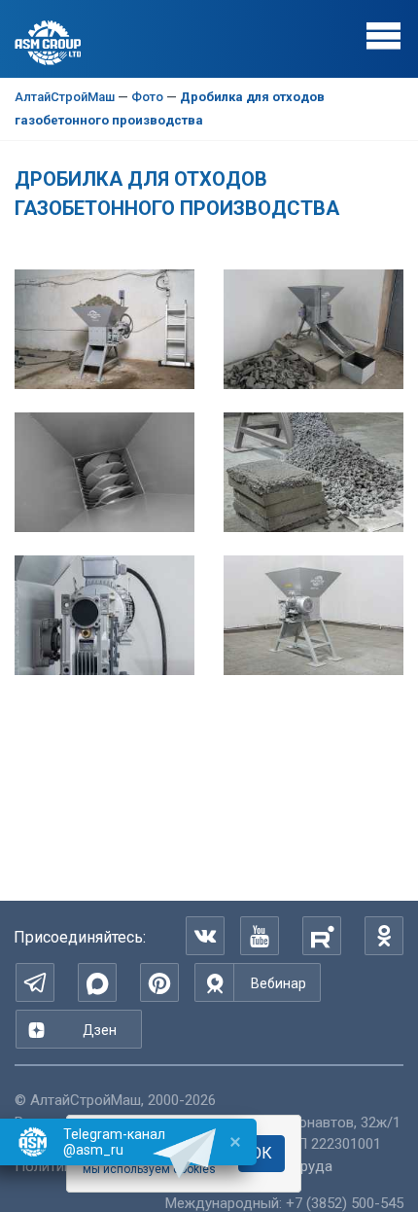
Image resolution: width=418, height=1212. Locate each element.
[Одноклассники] (384, 935)
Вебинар (278, 983)
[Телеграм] (35, 982)
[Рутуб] (321, 935)
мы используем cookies (149, 1169)
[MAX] (97, 982)
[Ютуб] (259, 935)
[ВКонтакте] (205, 935)
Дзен (100, 1030)
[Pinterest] (159, 982)
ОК (261, 1153)
